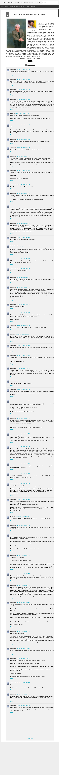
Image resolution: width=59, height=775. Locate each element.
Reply (11, 75)
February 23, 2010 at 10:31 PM (23, 525)
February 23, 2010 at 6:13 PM (23, 287)
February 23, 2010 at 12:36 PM (23, 125)
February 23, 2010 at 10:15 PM (22, 516)
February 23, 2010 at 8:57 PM (23, 446)
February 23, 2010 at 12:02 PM (23, 89)
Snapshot (28, 6)
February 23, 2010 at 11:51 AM (23, 69)
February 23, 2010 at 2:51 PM (23, 237)
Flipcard (7, 6)
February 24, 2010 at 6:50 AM (23, 602)
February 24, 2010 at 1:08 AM (23, 555)
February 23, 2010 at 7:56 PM (23, 389)
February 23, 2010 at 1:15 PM (23, 156)
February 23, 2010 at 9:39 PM (23, 499)
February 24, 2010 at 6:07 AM (23, 573)
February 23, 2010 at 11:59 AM (23, 79)
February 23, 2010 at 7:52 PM (23, 381)
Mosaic (18, 6)
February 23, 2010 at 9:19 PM (23, 474)
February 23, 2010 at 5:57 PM (23, 268)
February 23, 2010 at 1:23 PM (23, 170)
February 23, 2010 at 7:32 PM (23, 355)
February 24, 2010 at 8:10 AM (23, 694)
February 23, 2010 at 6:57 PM (22, 334)
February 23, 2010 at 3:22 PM (23, 246)
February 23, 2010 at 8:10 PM (23, 418)
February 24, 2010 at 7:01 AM (23, 648)
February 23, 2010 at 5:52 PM (23, 258)
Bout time (12, 113)
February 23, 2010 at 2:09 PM (23, 206)
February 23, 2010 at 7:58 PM (23, 401)
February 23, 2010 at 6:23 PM (23, 312)
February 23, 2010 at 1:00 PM (23, 147)
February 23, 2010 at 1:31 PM (23, 184)
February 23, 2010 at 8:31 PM (23, 434)
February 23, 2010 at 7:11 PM (23, 345)
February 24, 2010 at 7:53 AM (23, 658)
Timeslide (33, 6)
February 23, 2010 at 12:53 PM (23, 139)
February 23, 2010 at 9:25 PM (23, 483)
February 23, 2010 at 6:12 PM (23, 277)
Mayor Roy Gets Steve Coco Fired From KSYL (30, 14)
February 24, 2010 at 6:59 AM (23, 631)
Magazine (12, 6)
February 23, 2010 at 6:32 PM (23, 325)
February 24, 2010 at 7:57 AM (23, 682)
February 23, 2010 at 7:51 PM (23, 368)
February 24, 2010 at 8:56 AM (23, 705)
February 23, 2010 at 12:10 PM (22, 113)
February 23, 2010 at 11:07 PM (23, 535)
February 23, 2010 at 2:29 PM (23, 223)
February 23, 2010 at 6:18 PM (23, 304)
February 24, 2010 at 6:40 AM (23, 585)
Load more (30, 738)
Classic (2, 6)
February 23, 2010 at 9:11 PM (23, 464)
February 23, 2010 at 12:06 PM (23, 99)
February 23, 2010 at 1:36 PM (23, 193)
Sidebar (22, 6)
